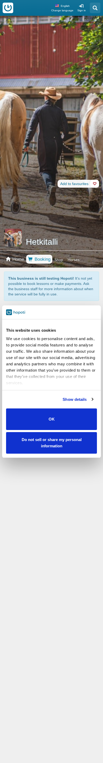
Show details (75, 399)
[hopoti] (8, 8)
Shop (58, 260)
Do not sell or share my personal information (52, 442)
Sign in (81, 10)
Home (17, 259)
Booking (41, 259)
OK (52, 419)
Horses (73, 260)
